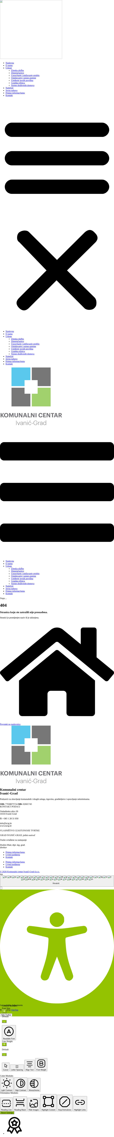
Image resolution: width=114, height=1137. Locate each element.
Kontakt (9, 95)
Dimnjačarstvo (17, 73)
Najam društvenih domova (22, 85)
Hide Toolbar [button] (6, 1015)
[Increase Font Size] (4, 1011)
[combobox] (57, 881)
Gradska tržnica (18, 83)
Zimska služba (17, 70)
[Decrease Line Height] (4, 1054)
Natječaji (9, 88)
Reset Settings (7, 1113)
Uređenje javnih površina (22, 80)
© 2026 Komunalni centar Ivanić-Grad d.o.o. (20, 871)
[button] (57, 213)
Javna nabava (11, 90)
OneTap (14, 1010)
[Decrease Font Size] (4, 1021)
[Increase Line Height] (4, 1044)
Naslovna (10, 63)
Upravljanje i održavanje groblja (25, 75)
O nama (9, 65)
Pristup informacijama (15, 93)
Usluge (9, 68)
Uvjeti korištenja (13, 855)
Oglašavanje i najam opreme (23, 78)
